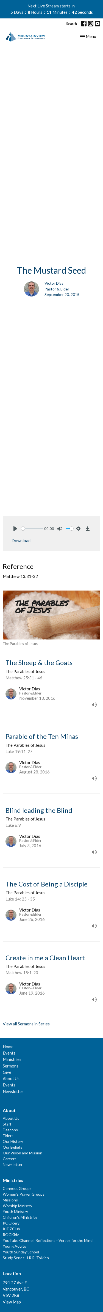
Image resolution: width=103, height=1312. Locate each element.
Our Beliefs (12, 1147)
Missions (10, 1200)
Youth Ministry (15, 1211)
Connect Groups (17, 1188)
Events (9, 1052)
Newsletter (13, 1091)
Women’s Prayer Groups (23, 1194)
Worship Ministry (17, 1205)
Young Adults (14, 1246)
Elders (8, 1135)
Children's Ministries (20, 1217)
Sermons (10, 1065)
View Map (12, 1301)
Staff (7, 1124)
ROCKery (11, 1223)
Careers (9, 1158)
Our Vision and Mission (22, 1153)
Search (71, 23)
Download (21, 540)
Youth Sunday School (21, 1252)
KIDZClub (11, 1228)
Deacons (10, 1129)
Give (7, 1072)
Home (8, 1046)
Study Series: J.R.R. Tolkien (26, 1257)
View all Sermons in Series (26, 1023)
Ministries (12, 1059)
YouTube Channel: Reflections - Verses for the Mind (48, 1240)
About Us (11, 1078)
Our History (13, 1141)
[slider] (32, 528)
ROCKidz (11, 1234)
